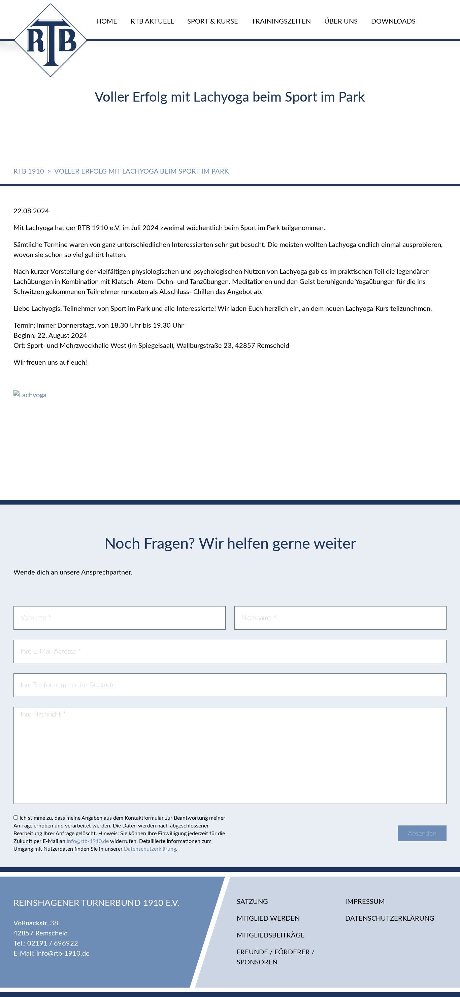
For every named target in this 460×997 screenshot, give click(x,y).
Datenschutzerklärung (150, 849)
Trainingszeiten (281, 21)
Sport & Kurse (212, 21)
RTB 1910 (28, 171)
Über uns (341, 21)
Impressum (365, 901)
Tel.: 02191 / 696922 (45, 943)
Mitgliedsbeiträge (271, 935)
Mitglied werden (268, 918)
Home (106, 21)
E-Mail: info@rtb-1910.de (51, 953)
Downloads (393, 21)
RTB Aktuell (152, 21)
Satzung (252, 901)
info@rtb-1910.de (88, 841)
